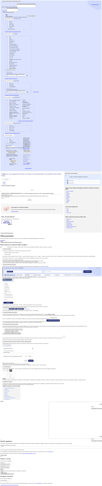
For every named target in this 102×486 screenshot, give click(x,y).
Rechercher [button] (95, 4)
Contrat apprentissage (12, 44)
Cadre (10, 139)
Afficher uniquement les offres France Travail (16, 17)
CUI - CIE (11, 57)
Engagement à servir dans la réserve (15, 59)
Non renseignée (12, 130)
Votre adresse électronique (4, 466)
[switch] (6, 15)
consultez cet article (26, 148)
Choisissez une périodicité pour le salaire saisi (13, 147)
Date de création (9, 18)
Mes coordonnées (39, 483)
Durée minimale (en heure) (11, 90)
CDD (10, 38)
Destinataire (2, 462)
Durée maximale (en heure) (20, 90)
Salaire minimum (8, 145)
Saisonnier (11, 42)
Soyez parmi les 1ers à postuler (11, 150)
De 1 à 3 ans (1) (12, 127)
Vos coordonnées (3, 464)
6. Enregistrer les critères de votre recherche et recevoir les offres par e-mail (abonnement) (17, 341)
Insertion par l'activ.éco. (13, 62)
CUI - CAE (11, 56)
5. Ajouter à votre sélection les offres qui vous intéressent (12, 333)
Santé (23, 109)
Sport (23, 116)
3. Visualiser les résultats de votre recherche (10, 312)
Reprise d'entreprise (12, 68)
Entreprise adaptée (26, 149)
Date (4, 182)
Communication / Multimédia (14, 107)
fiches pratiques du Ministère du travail (29, 453)
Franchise (10, 60)
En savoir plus (2, 240)
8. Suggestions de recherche (7, 381)
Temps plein (11, 83)
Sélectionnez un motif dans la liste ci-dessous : (8, 445)
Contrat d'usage (11, 54)
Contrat (9, 33)
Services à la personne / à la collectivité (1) (27, 113)
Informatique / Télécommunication (25, 102)
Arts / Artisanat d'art (12, 101)
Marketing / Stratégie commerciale (25, 106)
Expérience (9, 123)
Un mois (10, 27)
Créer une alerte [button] (35, 91)
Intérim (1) (11, 39)
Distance (4, 183)
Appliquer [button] (13, 31)
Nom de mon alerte (3, 480)
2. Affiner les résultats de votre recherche (9, 264)
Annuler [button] (5, 485)
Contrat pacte (11, 53)
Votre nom (8, 464)
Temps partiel (11, 85)
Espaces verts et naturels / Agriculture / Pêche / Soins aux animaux (14, 113)
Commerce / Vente (12, 106)
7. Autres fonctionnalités (6, 366)
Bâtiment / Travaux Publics (13, 104)
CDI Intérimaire (12, 41)
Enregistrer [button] (14, 485)
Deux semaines (11, 26)
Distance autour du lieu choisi (8, 12)
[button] (32, 195)
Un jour (10, 21)
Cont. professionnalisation (13, 45)
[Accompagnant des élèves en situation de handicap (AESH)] (26, 4)
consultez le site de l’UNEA (26, 164)
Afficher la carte (8, 185)
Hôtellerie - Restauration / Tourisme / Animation (13, 116)
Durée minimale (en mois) (11, 74)
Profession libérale (12, 66)
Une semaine (11, 24)
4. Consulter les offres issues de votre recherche (10, 324)
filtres (9, 135)
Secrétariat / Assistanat (26, 111)
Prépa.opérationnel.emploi (13, 47)
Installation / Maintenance (26, 104)
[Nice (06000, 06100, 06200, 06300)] (12, 8)
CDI (10, 36)
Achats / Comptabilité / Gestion (14, 100)
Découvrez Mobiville (14, 211)
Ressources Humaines (26, 108)
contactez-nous (50, 451)
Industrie (23, 100)
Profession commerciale (13, 65)
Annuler (2, 455)
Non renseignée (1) (12, 86)
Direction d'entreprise (12, 110)
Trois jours (11, 23)
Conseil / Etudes (12, 109)
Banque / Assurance (12, 103)
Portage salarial (11, 63)
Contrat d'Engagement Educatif (14, 50)
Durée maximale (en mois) (20, 74)
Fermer (2, 241)
